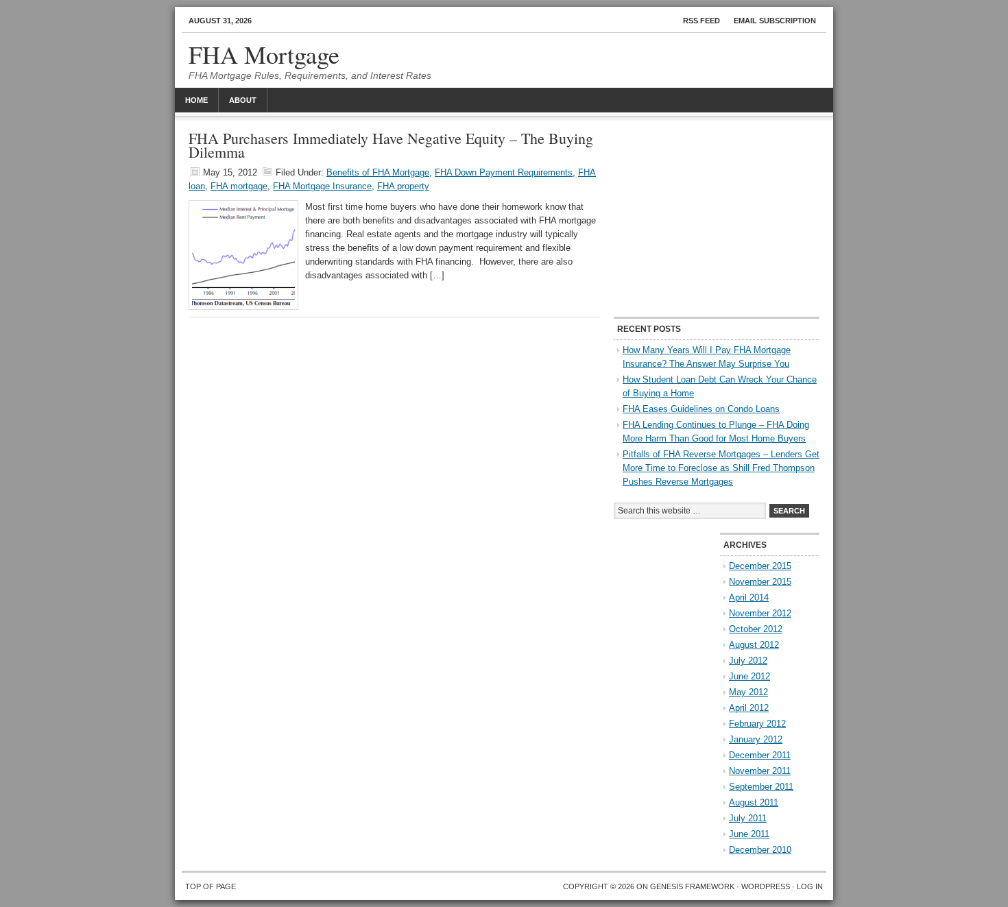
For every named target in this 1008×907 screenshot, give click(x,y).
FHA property (403, 186)
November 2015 (760, 582)
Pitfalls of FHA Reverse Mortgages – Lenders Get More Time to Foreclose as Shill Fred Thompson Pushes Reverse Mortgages (721, 468)
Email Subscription (775, 20)
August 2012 (754, 645)
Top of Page (210, 886)
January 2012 (755, 739)
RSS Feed (701, 20)
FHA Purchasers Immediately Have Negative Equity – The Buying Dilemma (391, 145)
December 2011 (760, 755)
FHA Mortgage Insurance (322, 186)
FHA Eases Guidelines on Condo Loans (701, 409)
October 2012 (755, 629)
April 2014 (749, 597)
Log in (810, 886)
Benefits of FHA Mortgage (377, 172)
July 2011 (748, 818)
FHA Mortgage (264, 54)
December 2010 (760, 850)
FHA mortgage (239, 186)
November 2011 (760, 771)
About (242, 100)
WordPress (765, 886)
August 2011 (753, 802)
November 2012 (760, 613)
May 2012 (748, 692)
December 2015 (760, 566)
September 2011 (761, 787)
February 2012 (757, 723)
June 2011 (749, 834)
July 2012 (748, 660)
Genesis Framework (692, 886)
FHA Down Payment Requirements (504, 172)
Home (196, 100)
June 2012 (749, 676)
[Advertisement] (716, 217)
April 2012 (749, 708)
